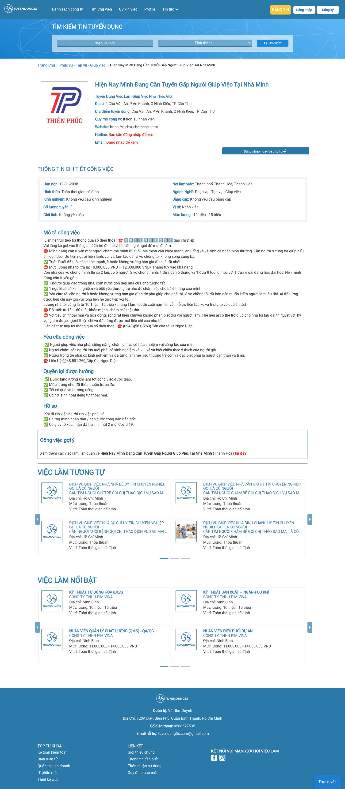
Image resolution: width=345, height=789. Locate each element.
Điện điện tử (48, 759)
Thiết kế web (48, 779)
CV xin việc (128, 9)
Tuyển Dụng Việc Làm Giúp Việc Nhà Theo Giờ (133, 96)
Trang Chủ (46, 65)
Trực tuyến (327, 782)
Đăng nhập (304, 10)
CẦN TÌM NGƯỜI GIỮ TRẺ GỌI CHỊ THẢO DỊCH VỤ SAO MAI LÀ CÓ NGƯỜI (129, 493)
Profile (149, 9)
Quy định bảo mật (142, 772)
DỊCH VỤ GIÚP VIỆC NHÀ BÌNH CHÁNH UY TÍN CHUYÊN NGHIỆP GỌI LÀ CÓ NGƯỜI (248, 525)
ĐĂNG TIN (280, 9)
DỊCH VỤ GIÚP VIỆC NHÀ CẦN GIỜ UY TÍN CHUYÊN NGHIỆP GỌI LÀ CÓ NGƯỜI (252, 486)
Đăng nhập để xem (122, 142)
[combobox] (205, 43)
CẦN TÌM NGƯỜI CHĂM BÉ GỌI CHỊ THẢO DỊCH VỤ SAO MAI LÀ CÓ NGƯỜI (264, 493)
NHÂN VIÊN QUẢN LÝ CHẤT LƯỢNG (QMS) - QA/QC (111, 631)
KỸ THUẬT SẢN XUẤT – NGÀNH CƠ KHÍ (236, 592)
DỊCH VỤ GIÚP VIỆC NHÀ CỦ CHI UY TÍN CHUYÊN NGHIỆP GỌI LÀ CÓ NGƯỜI (116, 525)
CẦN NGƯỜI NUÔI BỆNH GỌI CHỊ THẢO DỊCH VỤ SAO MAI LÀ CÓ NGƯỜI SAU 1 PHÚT (139, 531)
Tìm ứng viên (101, 9)
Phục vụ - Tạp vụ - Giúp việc (82, 65)
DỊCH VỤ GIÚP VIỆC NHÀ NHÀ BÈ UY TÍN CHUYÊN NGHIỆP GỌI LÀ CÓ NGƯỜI (117, 486)
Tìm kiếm (274, 43)
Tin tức (168, 9)
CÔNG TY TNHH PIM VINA (91, 597)
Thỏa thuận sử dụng (144, 766)
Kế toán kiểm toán (53, 752)
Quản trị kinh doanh (54, 766)
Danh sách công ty (67, 9)
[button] (37, 537)
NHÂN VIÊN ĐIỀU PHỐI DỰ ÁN (228, 631)
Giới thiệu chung (141, 752)
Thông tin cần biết (143, 759)
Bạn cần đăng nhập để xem (131, 134)
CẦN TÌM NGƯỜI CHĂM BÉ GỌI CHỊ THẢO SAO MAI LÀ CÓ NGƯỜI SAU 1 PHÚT (268, 531)
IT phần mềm (49, 772)
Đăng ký (328, 10)
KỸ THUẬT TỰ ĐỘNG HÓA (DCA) (96, 592)
